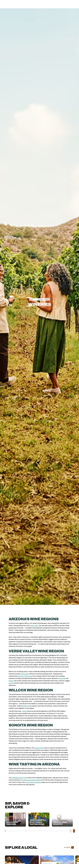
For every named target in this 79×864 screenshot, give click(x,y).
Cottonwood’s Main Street (31, 780)
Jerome (11, 683)
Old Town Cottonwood (24, 676)
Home (31, 299)
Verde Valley (34, 625)
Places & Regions (26, 2)
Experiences (35, 2)
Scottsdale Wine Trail (19, 777)
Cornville (62, 678)
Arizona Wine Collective (33, 782)
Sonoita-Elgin (39, 748)
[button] (26, 2)
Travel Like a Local (52, 2)
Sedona (11, 681)
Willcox (26, 706)
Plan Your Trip (43, 2)
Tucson (24, 711)
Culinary (40, 299)
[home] (10, 3)
